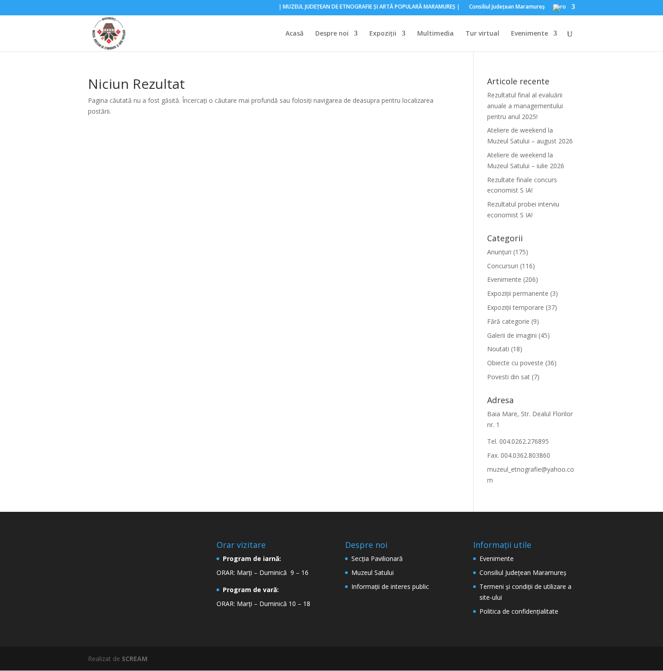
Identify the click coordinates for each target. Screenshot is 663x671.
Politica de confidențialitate (518, 611)
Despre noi (332, 33)
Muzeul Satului (372, 572)
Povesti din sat (508, 376)
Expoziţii (382, 33)
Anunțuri (499, 252)
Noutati (498, 349)
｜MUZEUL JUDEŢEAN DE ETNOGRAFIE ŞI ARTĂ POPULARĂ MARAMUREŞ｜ (369, 7)
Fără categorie (508, 321)
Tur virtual (482, 33)
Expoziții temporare (515, 307)
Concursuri (502, 266)
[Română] (564, 9)
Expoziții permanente (517, 293)
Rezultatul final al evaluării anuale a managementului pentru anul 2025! (525, 106)
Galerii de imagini (512, 335)
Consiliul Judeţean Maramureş (507, 7)
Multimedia (435, 33)
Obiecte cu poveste (515, 362)
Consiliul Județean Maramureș (522, 572)
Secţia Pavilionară (377, 558)
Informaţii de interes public (390, 586)
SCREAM (134, 658)
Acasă (294, 33)
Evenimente (529, 33)
